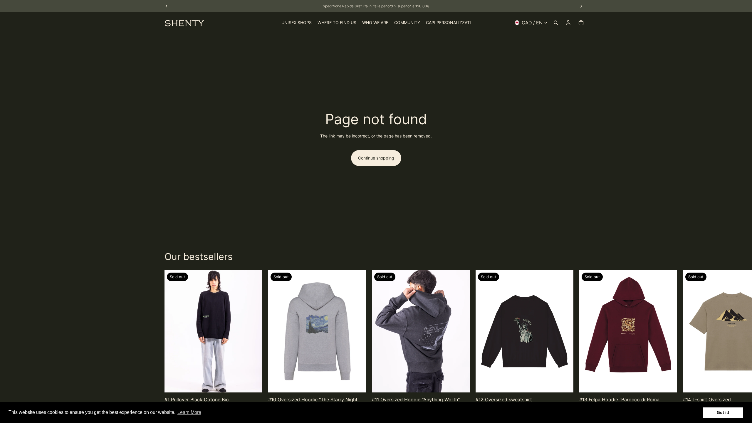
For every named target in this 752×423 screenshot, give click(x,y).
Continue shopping (376, 157)
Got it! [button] (723, 412)
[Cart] (581, 22)
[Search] (555, 22)
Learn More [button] (189, 412)
